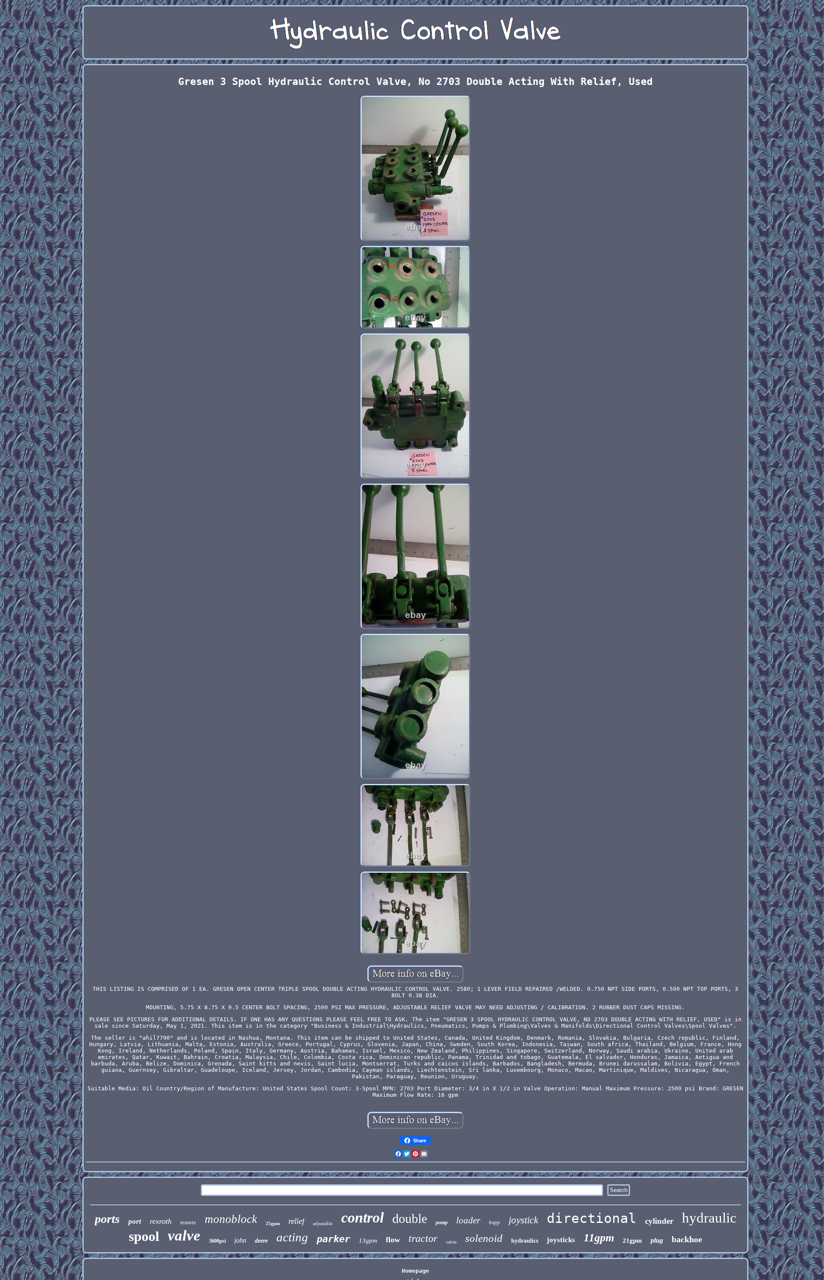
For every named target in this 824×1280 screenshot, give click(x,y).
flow (393, 1239)
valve (184, 1235)
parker (333, 1239)
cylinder (659, 1221)
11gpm (599, 1238)
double (409, 1218)
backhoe (687, 1239)
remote (188, 1222)
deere (261, 1241)
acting (292, 1237)
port (134, 1221)
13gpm (368, 1240)
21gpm (632, 1240)
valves (451, 1242)
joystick (523, 1220)
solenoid (484, 1238)
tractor (423, 1238)
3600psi (217, 1241)
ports (107, 1219)
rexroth (161, 1221)
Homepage (415, 1271)
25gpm (273, 1223)
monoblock (231, 1219)
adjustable (323, 1223)
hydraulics (524, 1241)
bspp (494, 1222)
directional (591, 1218)
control (362, 1218)
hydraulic (709, 1218)
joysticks (561, 1240)
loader (468, 1220)
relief (296, 1221)
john (240, 1240)
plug (657, 1240)
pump (442, 1222)
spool (144, 1236)
